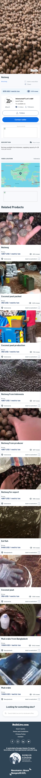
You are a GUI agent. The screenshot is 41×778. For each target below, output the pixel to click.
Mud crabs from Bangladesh (14, 639)
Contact (20, 736)
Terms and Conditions (20, 731)
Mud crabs (6, 687)
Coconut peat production (13, 345)
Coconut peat (7, 590)
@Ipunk (7, 107)
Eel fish (4, 541)
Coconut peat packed (11, 296)
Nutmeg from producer (12, 443)
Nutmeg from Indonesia (12, 394)
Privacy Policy (20, 734)
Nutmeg (5, 247)
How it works (20, 729)
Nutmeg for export (10, 492)
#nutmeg (4, 81)
